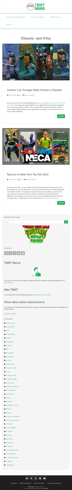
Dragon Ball (10, 353)
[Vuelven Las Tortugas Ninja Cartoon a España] (36, 62)
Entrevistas (10, 357)
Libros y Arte (10, 383)
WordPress (45, 488)
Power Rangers (11, 428)
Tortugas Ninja (11, 454)
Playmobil (9, 424)
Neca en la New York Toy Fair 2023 (27, 174)
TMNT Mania (31, 486)
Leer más (61, 116)
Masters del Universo (13, 386)
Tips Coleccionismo (12, 450)
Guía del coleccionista (38, 17)
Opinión (9, 413)
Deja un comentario (29, 95)
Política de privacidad (54, 483)
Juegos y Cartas (11, 375)
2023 (50, 198)
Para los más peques (13, 420)
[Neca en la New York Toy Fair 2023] (36, 146)
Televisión (9, 446)
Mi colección (10, 394)
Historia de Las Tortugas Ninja (15, 17)
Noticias (9, 409)
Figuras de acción (12, 368)
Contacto (14, 483)
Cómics (9, 338)
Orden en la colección (13, 416)
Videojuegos (10, 465)
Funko (8, 371)
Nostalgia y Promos (12, 405)
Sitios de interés (39, 483)
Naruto (9, 398)
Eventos (9, 360)
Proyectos (9, 431)
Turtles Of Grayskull (12, 457)
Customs (9, 345)
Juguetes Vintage (12, 379)
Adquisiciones (11, 323)
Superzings (10, 442)
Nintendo (9, 401)
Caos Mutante (11, 327)
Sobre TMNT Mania (25, 483)
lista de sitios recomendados (42, 295)
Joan (20, 95)
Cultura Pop (10, 342)
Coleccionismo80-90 (10, 314)
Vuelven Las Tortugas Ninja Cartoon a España (34, 90)
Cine (8, 330)
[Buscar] (66, 221)
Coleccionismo (11, 334)
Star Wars (9, 439)
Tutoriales (9, 461)
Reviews (9, 435)
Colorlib (32, 488)
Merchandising (54, 17)
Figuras (8, 25)
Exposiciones (10, 364)
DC (7, 349)
